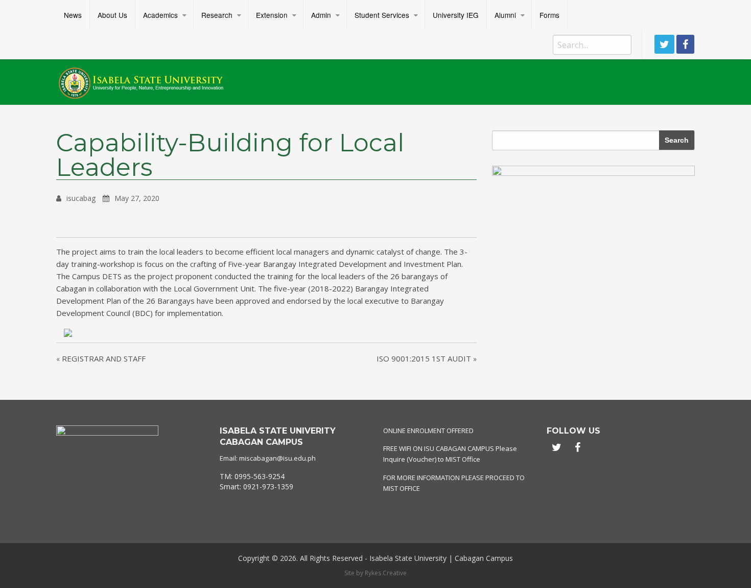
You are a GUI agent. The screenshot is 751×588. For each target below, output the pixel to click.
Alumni (505, 15)
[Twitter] (664, 44)
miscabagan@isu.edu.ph (277, 458)
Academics (160, 15)
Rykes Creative (386, 573)
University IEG (456, 15)
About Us (112, 15)
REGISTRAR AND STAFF (104, 358)
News (73, 15)
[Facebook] (685, 44)
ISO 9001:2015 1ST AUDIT (424, 358)
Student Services (382, 15)
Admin (321, 15)
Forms (549, 15)
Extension (272, 15)
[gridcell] (294, 481)
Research (216, 15)
